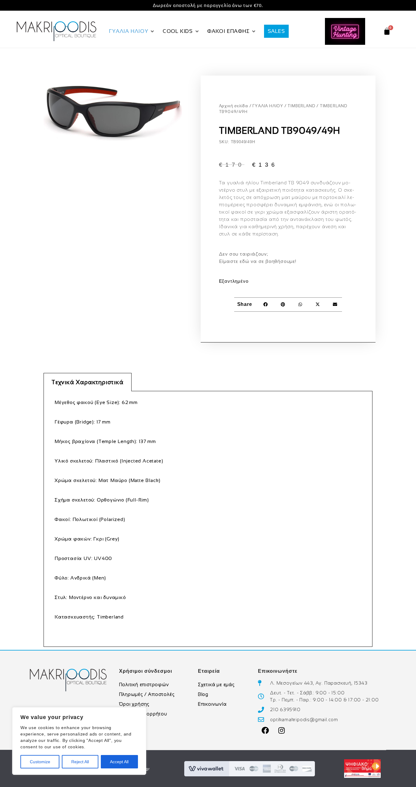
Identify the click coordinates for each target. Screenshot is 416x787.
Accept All (119, 761)
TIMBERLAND (301, 106)
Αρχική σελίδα (233, 106)
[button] (132, 31)
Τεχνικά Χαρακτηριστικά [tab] (87, 382)
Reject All (80, 761)
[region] (79, 741)
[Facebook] (265, 730)
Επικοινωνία (212, 704)
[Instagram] (281, 730)
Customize (40, 761)
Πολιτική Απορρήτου (143, 713)
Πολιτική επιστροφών (144, 684)
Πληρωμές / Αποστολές (147, 694)
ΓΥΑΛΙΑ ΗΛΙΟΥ (267, 106)
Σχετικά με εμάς (216, 684)
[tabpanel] (208, 519)
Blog (203, 694)
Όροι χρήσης (134, 704)
